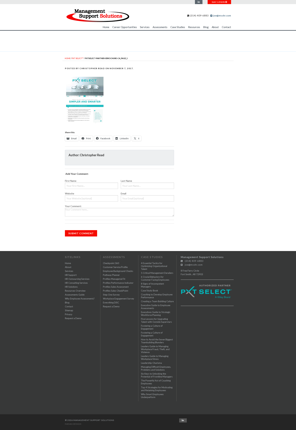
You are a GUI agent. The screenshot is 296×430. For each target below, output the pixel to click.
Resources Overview (75, 290)
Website (69, 193)
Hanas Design (73, 424)
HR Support (71, 275)
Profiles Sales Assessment (116, 286)
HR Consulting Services (76, 282)
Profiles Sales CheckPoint (115, 290)
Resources (194, 27)
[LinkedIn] (198, 2)
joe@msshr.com (221, 15)
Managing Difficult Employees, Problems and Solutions (156, 368)
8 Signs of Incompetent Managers (152, 285)
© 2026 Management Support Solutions (89, 420)
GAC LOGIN (218, 2)
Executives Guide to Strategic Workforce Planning (155, 313)
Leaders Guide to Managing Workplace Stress (154, 357)
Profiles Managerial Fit (114, 279)
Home (106, 27)
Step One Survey (111, 294)
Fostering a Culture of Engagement (152, 327)
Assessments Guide (74, 294)
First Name (70, 180)
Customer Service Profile (115, 267)
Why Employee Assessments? (80, 298)
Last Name (126, 180)
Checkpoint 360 (111, 263)
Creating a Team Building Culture (157, 301)
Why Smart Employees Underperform (152, 396)
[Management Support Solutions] (97, 14)
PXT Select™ (78, 58)
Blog (206, 27)
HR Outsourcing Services (77, 279)
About (215, 27)
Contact (226, 27)
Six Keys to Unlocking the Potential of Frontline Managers (156, 375)
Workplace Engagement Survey (118, 298)
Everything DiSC (111, 302)
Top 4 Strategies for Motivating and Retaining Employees (156, 389)
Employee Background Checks (118, 271)
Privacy (68, 314)
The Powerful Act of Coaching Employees (156, 382)
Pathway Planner (111, 275)
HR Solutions (71, 286)
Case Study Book (149, 290)
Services (145, 27)
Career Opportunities (124, 27)
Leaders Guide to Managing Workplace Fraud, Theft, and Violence (155, 349)
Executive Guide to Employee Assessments (155, 307)
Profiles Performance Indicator (118, 282)
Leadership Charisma (151, 363)
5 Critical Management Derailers (157, 273)
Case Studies (177, 27)
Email (123, 193)
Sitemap (69, 310)
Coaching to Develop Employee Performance (156, 296)
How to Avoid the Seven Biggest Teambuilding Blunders (157, 341)
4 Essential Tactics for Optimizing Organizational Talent (154, 266)
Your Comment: (73, 206)
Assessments (160, 27)
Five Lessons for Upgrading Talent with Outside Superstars (156, 320)
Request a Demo (73, 318)
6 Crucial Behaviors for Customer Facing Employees (155, 278)
